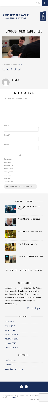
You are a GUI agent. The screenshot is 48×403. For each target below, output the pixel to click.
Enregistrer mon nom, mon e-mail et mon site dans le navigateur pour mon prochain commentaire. (9, 170)
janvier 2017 (10, 330)
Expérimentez (10, 360)
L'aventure (9, 364)
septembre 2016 (11, 347)
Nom (6, 126)
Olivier (19, 64)
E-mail (7, 135)
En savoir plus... (35, 308)
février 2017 (10, 326)
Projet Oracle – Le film (27, 244)
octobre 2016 (10, 343)
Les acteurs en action (14, 369)
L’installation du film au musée (30, 256)
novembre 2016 (11, 339)
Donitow (13, 398)
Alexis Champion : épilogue (29, 219)
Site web (7, 144)
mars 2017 (9, 321)
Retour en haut (37, 399)
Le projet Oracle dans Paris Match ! (29, 207)
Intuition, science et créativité (30, 231)
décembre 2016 (11, 334)
